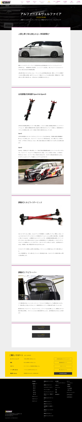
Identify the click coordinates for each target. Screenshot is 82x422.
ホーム (22, 2)
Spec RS (34, 392)
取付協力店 (57, 394)
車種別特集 (7, 5)
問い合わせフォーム (63, 369)
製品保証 (68, 386)
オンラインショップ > (71, 392)
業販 (71, 2)
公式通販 (78, 2)
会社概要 (65, 2)
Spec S (34, 385)
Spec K (34, 390)
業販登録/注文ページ (63, 362)
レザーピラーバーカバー (48, 387)
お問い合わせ (69, 390)
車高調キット (34, 383)
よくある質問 (69, 388)
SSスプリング (34, 398)
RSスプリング (34, 396)
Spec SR (34, 394)
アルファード (41, 328)
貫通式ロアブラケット (48, 401)
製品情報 (28, 2)
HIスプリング (34, 401)
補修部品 (68, 384)
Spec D (34, 388)
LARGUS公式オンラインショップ (63, 358)
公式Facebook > (70, 394)
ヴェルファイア (41, 335)
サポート (68, 381)
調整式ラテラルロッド (48, 413)
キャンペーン (41, 2)
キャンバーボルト (47, 389)
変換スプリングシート (48, 403)
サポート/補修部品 (56, 2)
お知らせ (34, 2)
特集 (49, 2)
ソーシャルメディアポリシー (60, 382)
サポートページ (63, 366)
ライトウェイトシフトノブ (48, 391)
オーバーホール (69, 382)
